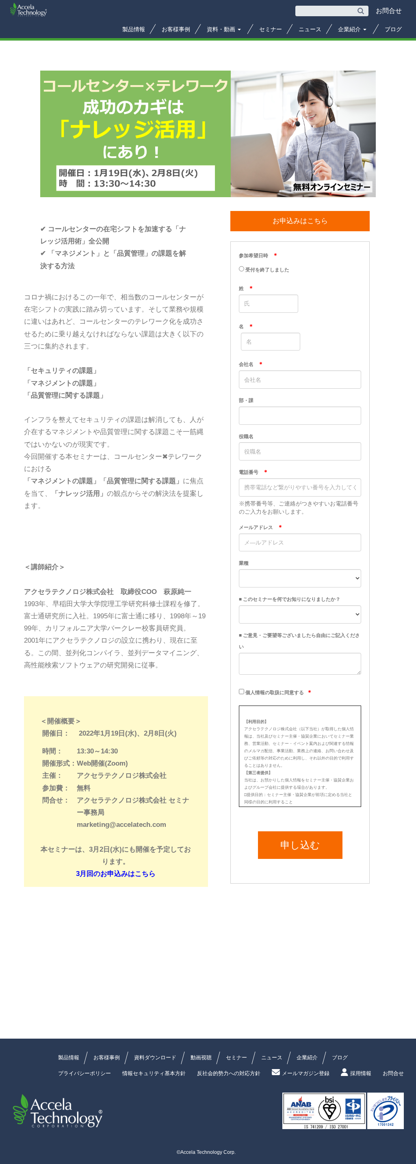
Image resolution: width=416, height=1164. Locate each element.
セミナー (270, 29)
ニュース (310, 29)
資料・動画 (222, 29)
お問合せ (393, 1073)
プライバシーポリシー (84, 1073)
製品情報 (133, 29)
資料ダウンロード (155, 1057)
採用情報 (360, 1073)
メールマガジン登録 (305, 1073)
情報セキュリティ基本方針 (154, 1073)
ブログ (393, 29)
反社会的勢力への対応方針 (228, 1073)
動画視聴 (201, 1057)
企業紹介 (350, 29)
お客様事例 (176, 29)
